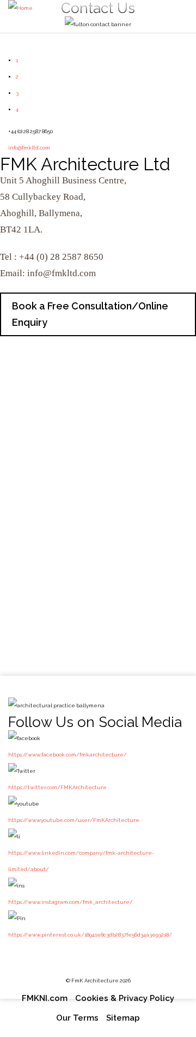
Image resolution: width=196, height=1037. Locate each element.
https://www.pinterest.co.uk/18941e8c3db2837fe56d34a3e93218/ (90, 935)
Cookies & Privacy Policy (124, 998)
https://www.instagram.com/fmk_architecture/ (70, 902)
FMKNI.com (45, 998)
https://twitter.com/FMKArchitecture (57, 787)
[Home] (20, 8)
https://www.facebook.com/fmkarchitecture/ (67, 755)
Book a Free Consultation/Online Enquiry (90, 314)
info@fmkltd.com (29, 148)
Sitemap (123, 1018)
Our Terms (77, 1018)
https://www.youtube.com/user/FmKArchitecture (73, 820)
